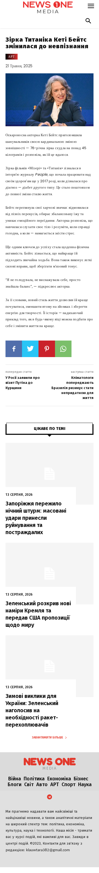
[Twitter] (30, 349)
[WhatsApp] (63, 349)
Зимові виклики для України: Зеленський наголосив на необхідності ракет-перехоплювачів (32, 710)
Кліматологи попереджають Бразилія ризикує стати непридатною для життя (72, 388)
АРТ (11, 56)
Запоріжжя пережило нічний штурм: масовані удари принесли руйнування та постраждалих (36, 517)
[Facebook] (14, 349)
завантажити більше (47, 737)
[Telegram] (49, 797)
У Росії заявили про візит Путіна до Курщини (23, 383)
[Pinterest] (46, 349)
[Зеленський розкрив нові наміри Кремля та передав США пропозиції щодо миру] (50, 573)
